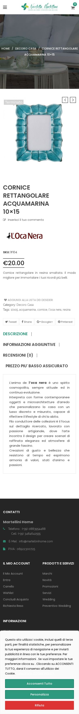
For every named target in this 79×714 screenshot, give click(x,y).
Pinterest (66, 322)
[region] (39, 672)
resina (66, 309)
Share (27, 322)
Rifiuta (39, 705)
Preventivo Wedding (57, 606)
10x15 (14, 309)
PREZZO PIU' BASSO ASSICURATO (37, 366)
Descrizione (15, 334)
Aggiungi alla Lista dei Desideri (19, 300)
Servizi (47, 593)
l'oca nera (55, 309)
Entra (6, 580)
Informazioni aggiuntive (29, 345)
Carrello (8, 586)
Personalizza (39, 694)
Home (5, 49)
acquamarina (27, 309)
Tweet (12, 322)
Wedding (49, 599)
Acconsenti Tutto (39, 684)
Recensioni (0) (18, 355)
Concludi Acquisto (16, 599)
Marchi (47, 574)
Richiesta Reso (13, 606)
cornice (42, 309)
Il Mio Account (13, 574)
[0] (73, 8)
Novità (47, 580)
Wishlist (8, 593)
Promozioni (50, 586)
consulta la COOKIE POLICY (35, 673)
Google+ (47, 322)
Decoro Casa (25, 49)
